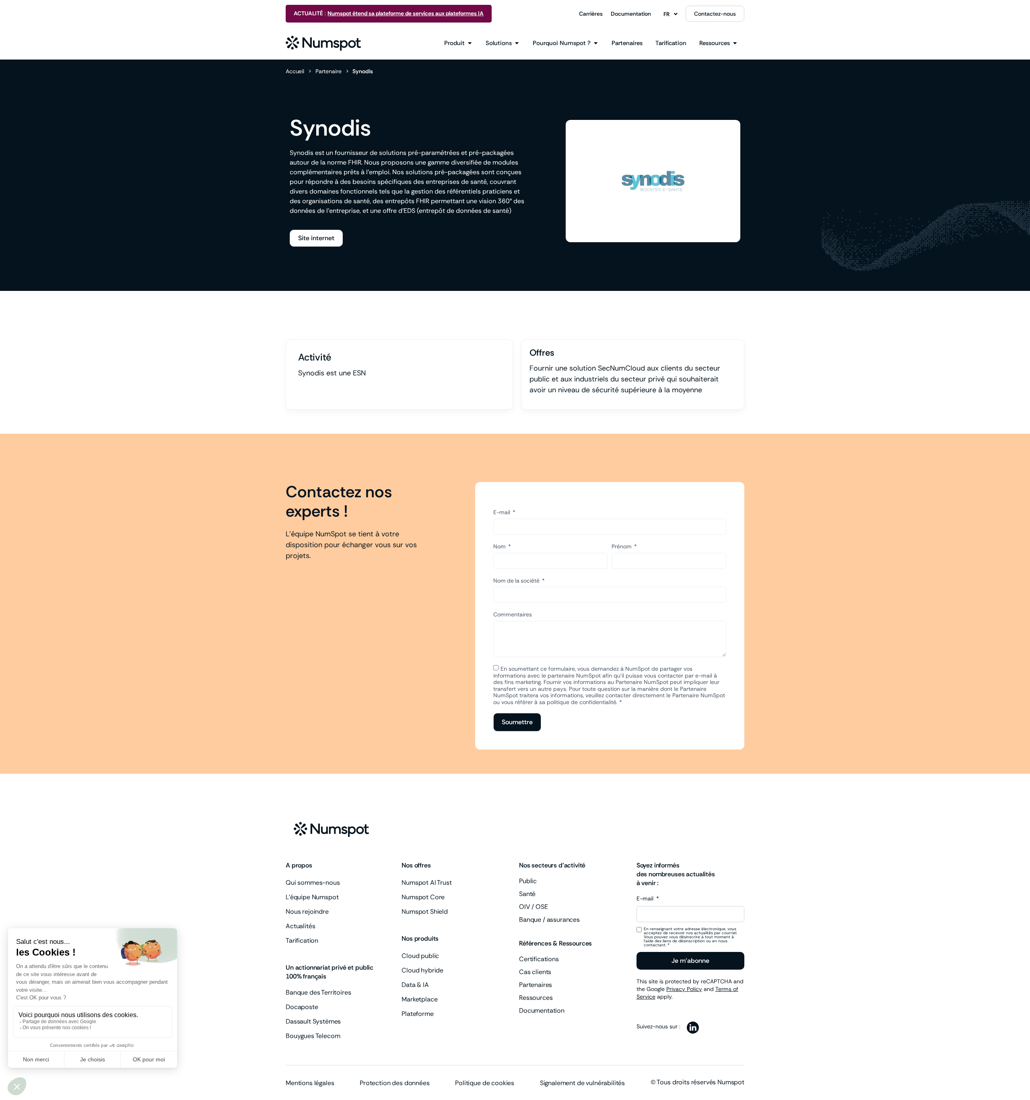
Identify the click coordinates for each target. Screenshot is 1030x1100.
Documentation (631, 13)
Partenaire (328, 71)
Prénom (622, 546)
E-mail (502, 512)
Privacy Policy (684, 989)
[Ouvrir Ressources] (735, 43)
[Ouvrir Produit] (470, 43)
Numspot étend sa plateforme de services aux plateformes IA (406, 13)
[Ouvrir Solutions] (517, 43)
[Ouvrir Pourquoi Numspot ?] (596, 43)
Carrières (591, 13)
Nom (500, 546)
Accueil (295, 71)
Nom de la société (517, 580)
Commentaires (512, 614)
